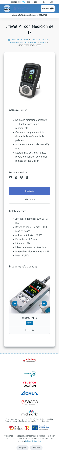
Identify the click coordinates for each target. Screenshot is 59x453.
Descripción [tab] (29, 191)
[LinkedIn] (27, 177)
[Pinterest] (21, 177)
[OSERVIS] (9, 40)
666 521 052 (16, 2)
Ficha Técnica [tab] (29, 199)
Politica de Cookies (33, 441)
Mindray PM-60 (29, 318)
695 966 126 (32, 2)
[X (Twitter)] (16, 177)
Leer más (29, 330)
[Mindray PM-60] (29, 293)
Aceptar (22, 448)
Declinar (36, 448)
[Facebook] (10, 177)
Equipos (23, 110)
